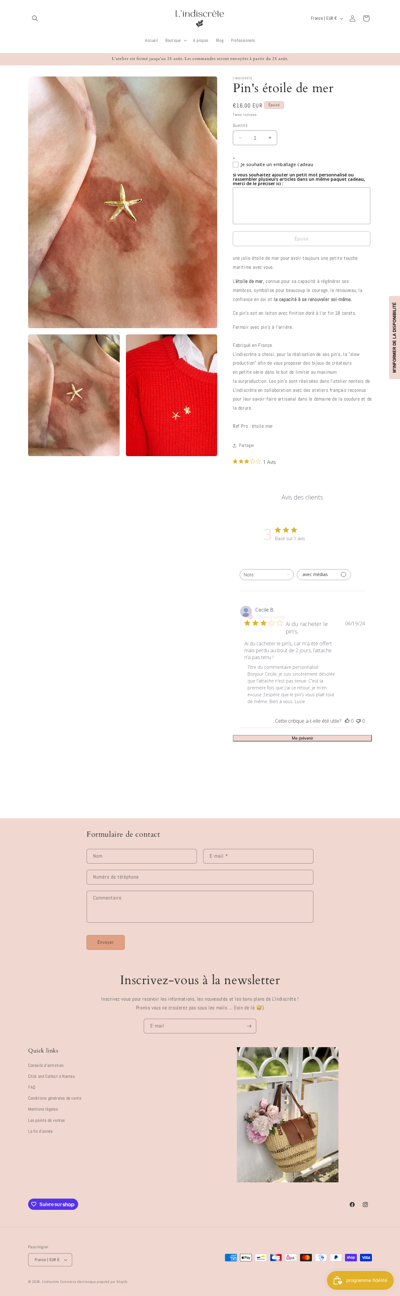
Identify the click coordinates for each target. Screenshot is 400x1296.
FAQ (31, 1087)
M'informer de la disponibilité (394, 337)
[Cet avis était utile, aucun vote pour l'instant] (347, 720)
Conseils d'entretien (46, 1065)
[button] (35, 18)
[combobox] (267, 574)
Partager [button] (246, 445)
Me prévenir (302, 738)
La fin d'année (40, 1131)
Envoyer (106, 942)
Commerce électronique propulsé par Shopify (94, 1281)
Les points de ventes (46, 1120)
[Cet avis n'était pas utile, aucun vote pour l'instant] (358, 720)
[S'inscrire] (249, 1026)
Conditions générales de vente (54, 1098)
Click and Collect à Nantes (51, 1076)
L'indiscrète (50, 1281)
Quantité (240, 125)
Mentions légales (43, 1109)
